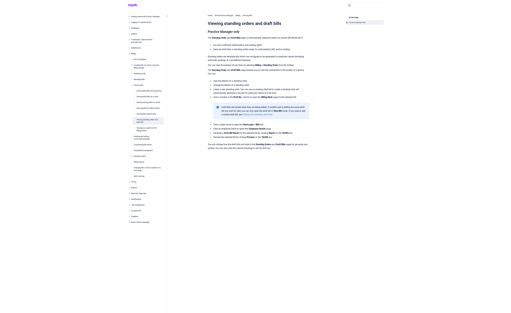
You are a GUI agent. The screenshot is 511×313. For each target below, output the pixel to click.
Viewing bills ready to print (146, 114)
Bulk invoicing (139, 176)
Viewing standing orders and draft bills (147, 121)
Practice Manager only (357, 22)
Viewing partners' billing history (148, 108)
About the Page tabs (138, 193)
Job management (137, 205)
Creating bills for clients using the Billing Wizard (146, 66)
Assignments (136, 211)
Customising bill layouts (143, 145)
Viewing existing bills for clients (148, 102)
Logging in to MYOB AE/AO (141, 22)
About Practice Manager (140, 222)
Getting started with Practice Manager (145, 17)
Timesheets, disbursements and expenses (141, 41)
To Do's (134, 182)
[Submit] (349, 5)
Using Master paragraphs (143, 150)
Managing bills (139, 79)
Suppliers (134, 216)
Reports (134, 188)
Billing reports (139, 162)
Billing (133, 54)
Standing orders (140, 156)
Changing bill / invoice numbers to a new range (147, 169)
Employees (135, 28)
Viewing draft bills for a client (147, 97)
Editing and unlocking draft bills (257, 114)
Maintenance (136, 48)
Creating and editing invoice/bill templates (142, 137)
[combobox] (365, 5)
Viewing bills (138, 85)
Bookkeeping (136, 199)
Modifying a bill (139, 74)
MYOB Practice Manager (224, 15)
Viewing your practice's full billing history (146, 129)
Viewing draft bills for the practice (149, 91)
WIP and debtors (140, 59)
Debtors (134, 34)
